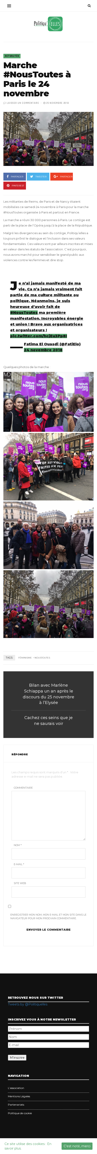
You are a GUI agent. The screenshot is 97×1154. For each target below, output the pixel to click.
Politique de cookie (20, 1113)
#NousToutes (24, 312)
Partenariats (16, 1104)
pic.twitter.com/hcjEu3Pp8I (38, 336)
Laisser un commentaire (23, 103)
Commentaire (23, 787)
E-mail (19, 864)
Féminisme (25, 657)
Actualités (12, 56)
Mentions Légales (19, 1096)
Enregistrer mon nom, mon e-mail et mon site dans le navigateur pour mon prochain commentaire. (48, 916)
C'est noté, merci (77, 1146)
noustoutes (42, 657)
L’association (16, 1088)
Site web (20, 883)
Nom (18, 845)
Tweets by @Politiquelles (27, 1004)
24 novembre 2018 (43, 350)
